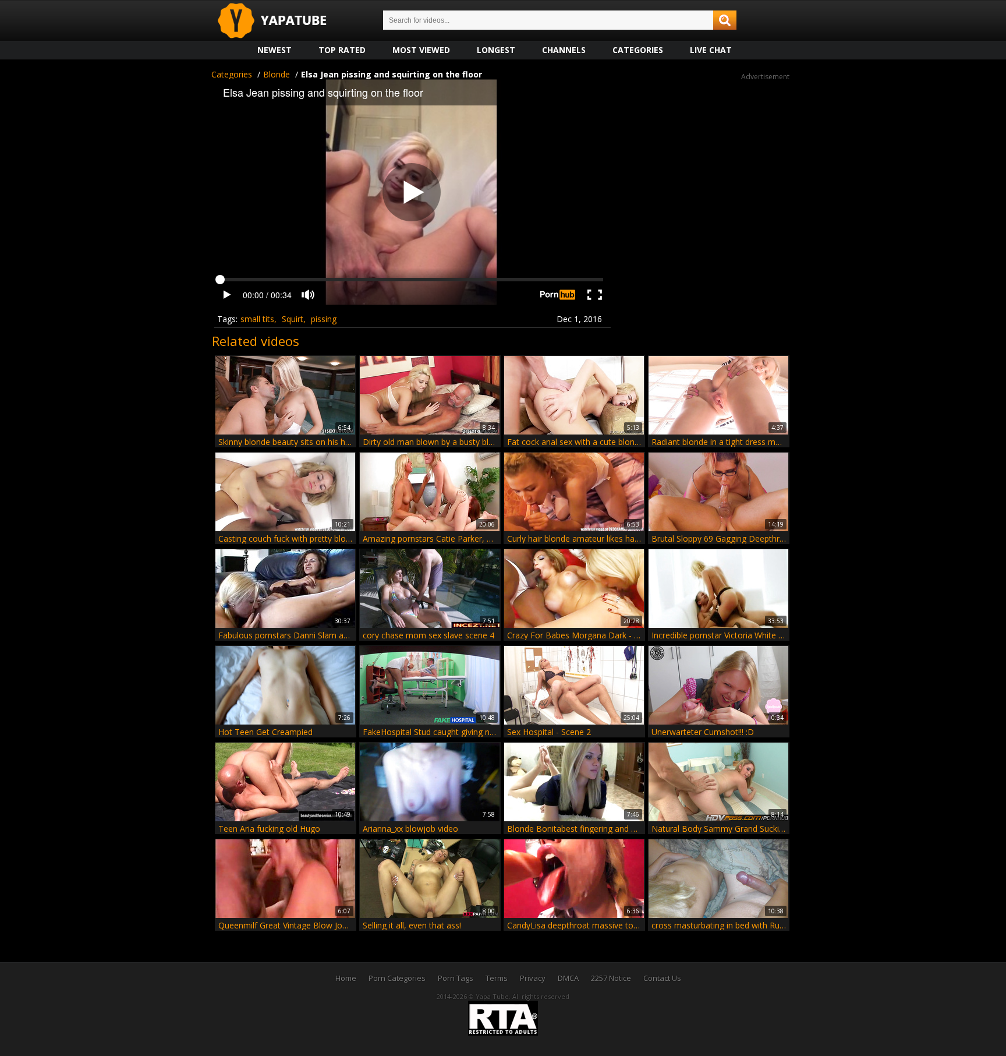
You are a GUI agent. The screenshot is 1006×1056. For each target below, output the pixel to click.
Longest (496, 49)
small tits (257, 318)
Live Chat (711, 49)
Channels (564, 49)
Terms (497, 978)
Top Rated (342, 49)
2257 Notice (611, 978)
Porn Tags (455, 978)
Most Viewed (421, 49)
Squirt (292, 318)
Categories (637, 49)
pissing (323, 318)
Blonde (276, 74)
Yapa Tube (281, 21)
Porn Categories (397, 978)
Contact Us (662, 978)
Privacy (532, 978)
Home (345, 978)
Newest (274, 49)
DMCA (568, 978)
